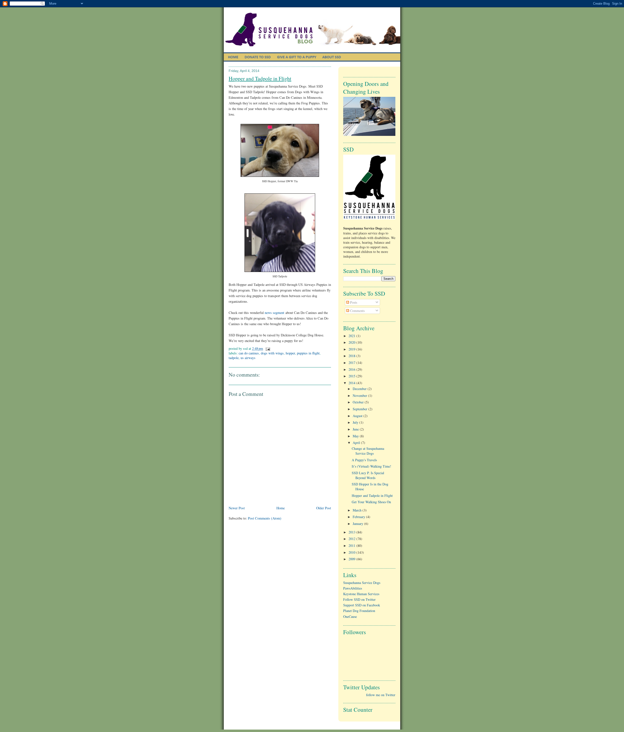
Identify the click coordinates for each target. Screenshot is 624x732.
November (360, 395)
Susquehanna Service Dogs (361, 582)
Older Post (323, 508)
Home (280, 508)
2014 (352, 383)
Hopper (290, 353)
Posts (353, 302)
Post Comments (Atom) (264, 518)
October (359, 402)
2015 (352, 376)
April (357, 442)
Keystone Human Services (361, 594)
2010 (352, 552)
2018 (352, 355)
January (358, 523)
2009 (352, 559)
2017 (352, 362)
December (360, 388)
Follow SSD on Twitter (359, 599)
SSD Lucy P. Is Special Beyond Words (368, 475)
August (358, 415)
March (357, 510)
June (356, 429)
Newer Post (237, 508)
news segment (274, 312)
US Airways (248, 357)
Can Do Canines (249, 353)
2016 (352, 369)
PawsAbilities (352, 588)
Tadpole (234, 357)
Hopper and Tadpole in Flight (260, 78)
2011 (352, 545)
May (356, 436)
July (356, 422)
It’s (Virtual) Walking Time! (371, 466)
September (360, 409)
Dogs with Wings (272, 353)
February (359, 516)
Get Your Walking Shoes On (371, 502)
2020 (352, 342)
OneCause (350, 616)
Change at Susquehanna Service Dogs (368, 451)
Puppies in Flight (308, 353)
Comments (357, 310)
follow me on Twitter (380, 694)
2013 (352, 532)
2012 (352, 538)
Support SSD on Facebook (361, 605)
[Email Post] (267, 348)
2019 (352, 349)
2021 (352, 335)
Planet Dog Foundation (359, 610)
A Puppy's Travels (364, 460)
